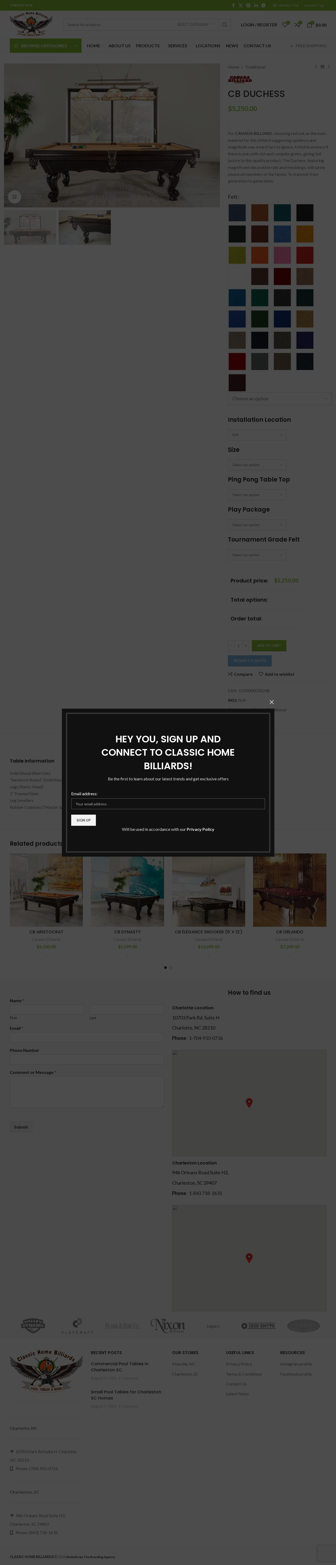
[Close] (271, 702)
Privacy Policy (200, 829)
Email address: (84, 793)
